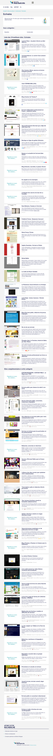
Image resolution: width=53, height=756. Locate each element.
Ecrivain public (30, 32)
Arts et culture (11, 11)
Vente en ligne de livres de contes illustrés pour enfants (34, 584)
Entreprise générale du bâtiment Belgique (14, 736)
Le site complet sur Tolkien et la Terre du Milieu (33, 626)
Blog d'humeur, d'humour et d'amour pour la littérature (34, 543)
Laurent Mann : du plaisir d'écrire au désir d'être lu (33, 41)
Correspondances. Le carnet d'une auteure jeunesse (34, 56)
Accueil (7, 7)
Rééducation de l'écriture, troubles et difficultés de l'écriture (32, 611)
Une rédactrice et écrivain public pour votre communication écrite (34, 417)
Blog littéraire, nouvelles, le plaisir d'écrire (34, 167)
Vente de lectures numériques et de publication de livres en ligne (32, 529)
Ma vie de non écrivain (28, 327)
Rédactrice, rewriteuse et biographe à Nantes (32, 639)
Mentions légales (33, 745)
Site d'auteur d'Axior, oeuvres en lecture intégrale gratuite (33, 70)
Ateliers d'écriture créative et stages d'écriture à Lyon (32, 514)
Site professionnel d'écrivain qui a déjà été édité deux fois (34, 126)
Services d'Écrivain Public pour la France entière (33, 459)
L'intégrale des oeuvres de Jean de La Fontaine (32, 193)
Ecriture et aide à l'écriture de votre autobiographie (32, 709)
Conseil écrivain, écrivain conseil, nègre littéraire (33, 681)
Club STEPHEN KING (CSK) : (29, 83)
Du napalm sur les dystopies (30, 180)
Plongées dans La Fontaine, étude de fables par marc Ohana (34, 341)
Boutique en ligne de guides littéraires (32, 140)
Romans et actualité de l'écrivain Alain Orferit (32, 153)
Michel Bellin (25, 258)
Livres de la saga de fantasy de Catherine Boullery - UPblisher (33, 597)
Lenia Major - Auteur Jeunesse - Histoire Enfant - (33, 298)
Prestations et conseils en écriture (31, 667)
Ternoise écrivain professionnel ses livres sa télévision (34, 355)
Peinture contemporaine (10, 733)
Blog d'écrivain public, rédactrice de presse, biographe (34, 313)
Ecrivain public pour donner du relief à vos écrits (34, 387)
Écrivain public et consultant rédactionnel (33, 696)
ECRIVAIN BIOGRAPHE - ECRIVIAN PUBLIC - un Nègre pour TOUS (34, 373)
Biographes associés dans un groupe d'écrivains (32, 654)
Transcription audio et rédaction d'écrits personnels (33, 487)
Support (16, 7)
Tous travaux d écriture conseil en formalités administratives (31, 501)
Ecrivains (24, 11)
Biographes (7, 32)
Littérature (18, 11)
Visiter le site (36, 210)
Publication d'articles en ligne (11, 731)
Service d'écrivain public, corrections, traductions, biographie (32, 401)
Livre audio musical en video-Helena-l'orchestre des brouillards (32, 569)
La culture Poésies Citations (29, 556)
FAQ (11, 7)
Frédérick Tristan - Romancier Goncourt (32, 219)
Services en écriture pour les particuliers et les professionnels (34, 431)
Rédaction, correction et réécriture (31, 446)
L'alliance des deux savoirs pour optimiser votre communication (33, 473)
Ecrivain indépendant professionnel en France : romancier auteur (32, 110)
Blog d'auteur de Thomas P (29, 97)
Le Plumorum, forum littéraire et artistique (34, 284)
